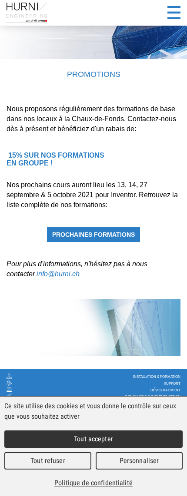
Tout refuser (47, 460)
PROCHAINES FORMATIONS (93, 234)
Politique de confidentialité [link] (93, 483)
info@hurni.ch (58, 274)
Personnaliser (139, 460)
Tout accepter (93, 439)
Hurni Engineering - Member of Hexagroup (27, 13)
